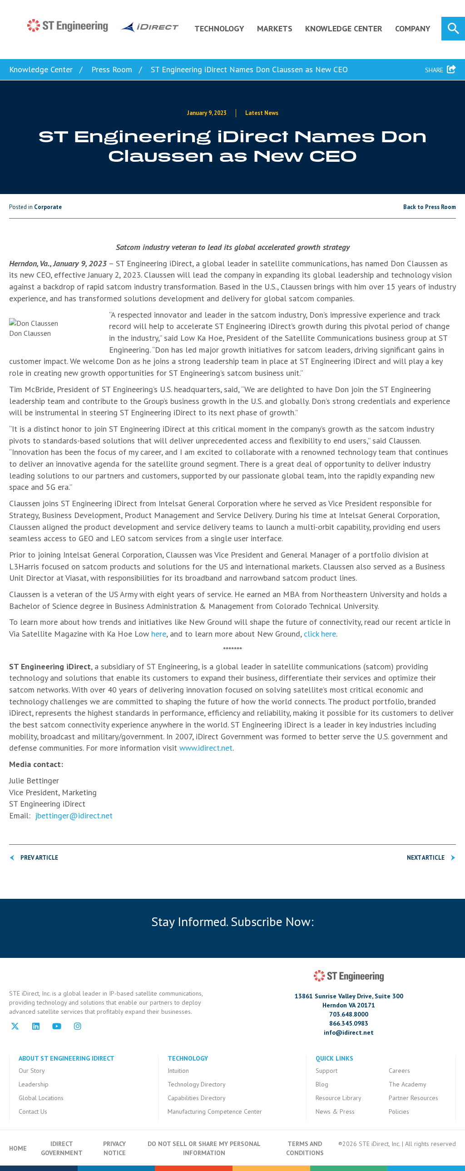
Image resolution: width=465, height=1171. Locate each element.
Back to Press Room (429, 207)
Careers (399, 1070)
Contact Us (33, 1111)
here (158, 633)
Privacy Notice (114, 1148)
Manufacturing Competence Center (215, 1111)
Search (453, 28)
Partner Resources (413, 1098)
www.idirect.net (205, 747)
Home (18, 1148)
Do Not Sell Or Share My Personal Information (204, 1148)
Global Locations (41, 1098)
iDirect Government (62, 1148)
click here (320, 633)
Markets (274, 28)
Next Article (426, 858)
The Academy (407, 1084)
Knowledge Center (343, 28)
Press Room (111, 69)
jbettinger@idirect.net (74, 815)
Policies (399, 1111)
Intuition (178, 1070)
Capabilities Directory (197, 1098)
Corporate (48, 207)
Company (412, 28)
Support (326, 1070)
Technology (219, 28)
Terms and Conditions (305, 1148)
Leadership (34, 1084)
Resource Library (338, 1098)
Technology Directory (197, 1084)
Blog (322, 1084)
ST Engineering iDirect (103, 26)
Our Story (32, 1070)
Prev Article (39, 858)
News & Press (335, 1111)
